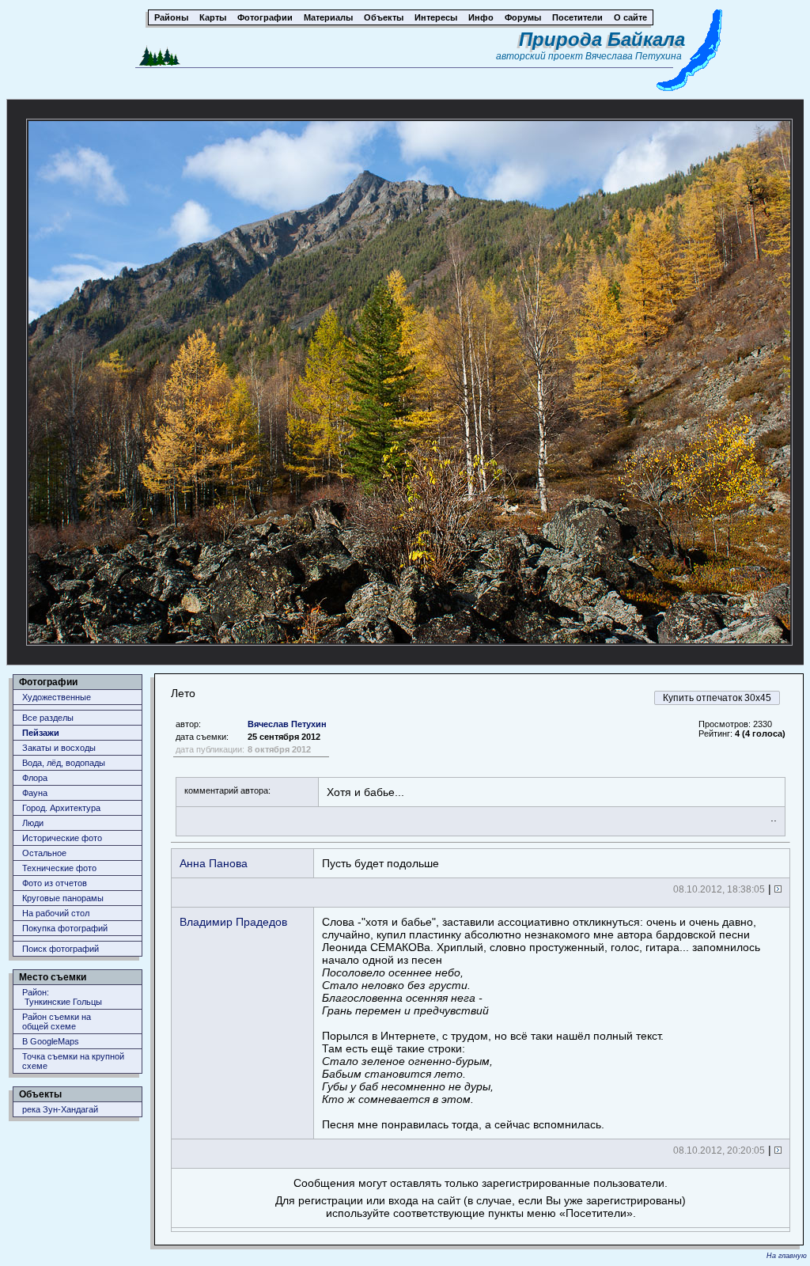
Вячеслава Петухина (633, 56)
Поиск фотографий (60, 948)
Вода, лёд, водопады (63, 763)
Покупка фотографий (65, 928)
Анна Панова (214, 863)
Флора (34, 778)
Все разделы (48, 717)
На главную (786, 1256)
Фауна (34, 793)
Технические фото (59, 868)
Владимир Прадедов (233, 921)
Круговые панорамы (63, 898)
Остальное (44, 853)
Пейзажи (40, 732)
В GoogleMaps (50, 1041)
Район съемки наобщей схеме (56, 1021)
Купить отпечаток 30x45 (717, 697)
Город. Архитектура (61, 808)
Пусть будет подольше (380, 863)
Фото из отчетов (54, 883)
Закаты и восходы (59, 747)
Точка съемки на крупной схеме (73, 1061)
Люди (33, 823)
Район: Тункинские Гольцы (62, 996)
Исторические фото (62, 838)
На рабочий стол (55, 913)
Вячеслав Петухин (287, 724)
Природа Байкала (602, 39)
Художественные (56, 697)
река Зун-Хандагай (60, 1109)
